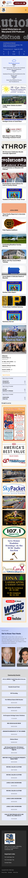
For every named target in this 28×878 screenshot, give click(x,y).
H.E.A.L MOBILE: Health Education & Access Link (14, 680)
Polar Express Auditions (10, 230)
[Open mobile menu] (25, 10)
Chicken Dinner (14, 739)
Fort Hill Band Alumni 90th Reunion (14, 699)
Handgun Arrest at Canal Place (12, 121)
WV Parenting (14, 693)
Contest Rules (8, 862)
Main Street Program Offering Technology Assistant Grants (12, 136)
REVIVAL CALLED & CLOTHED (14, 767)
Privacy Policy (4, 872)
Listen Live (18, 3)
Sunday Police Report (9, 292)
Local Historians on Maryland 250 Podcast (13, 30)
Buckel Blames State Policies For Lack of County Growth (13, 184)
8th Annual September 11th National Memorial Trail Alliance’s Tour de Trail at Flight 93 (14, 748)
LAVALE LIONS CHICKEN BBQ (14, 782)
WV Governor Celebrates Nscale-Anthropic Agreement (13, 152)
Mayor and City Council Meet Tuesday (12, 261)
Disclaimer (10, 872)
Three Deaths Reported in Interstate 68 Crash (14, 214)
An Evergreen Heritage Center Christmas (14, 715)
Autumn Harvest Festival (14, 707)
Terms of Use (15, 872)
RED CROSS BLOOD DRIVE (14, 723)
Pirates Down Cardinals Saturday (13, 307)
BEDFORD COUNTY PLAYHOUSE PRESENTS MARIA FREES (14, 758)
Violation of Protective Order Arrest (14, 199)
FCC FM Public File (9, 859)
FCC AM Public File (9, 857)
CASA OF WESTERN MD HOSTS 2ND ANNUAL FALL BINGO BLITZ (14, 815)
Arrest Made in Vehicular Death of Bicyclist (13, 277)
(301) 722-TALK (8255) (10, 5)
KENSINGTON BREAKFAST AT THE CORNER (14, 731)
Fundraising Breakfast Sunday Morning (12, 245)
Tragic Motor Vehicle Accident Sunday (12, 106)
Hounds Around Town (14, 687)
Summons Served (8, 321)
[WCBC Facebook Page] (2, 6)
